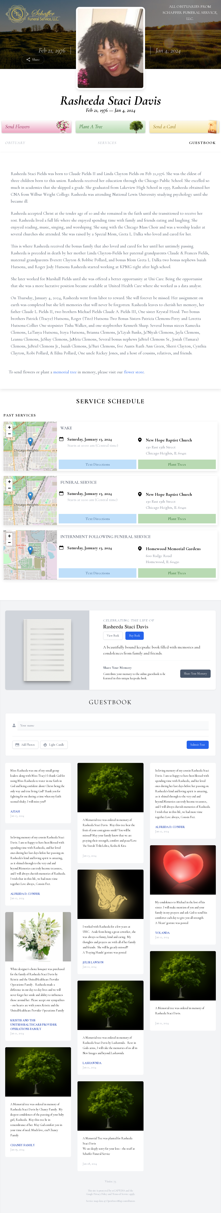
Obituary (15, 142)
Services (107, 142)
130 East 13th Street (160, 447)
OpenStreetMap (114, 1200)
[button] (30, 441)
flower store (134, 372)
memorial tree (65, 372)
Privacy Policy (100, 1194)
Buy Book (134, 635)
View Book (113, 635)
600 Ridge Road (159, 555)
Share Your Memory (195, 673)
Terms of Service (120, 1194)
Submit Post (197, 745)
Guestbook (202, 142)
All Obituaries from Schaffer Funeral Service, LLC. (190, 12)
